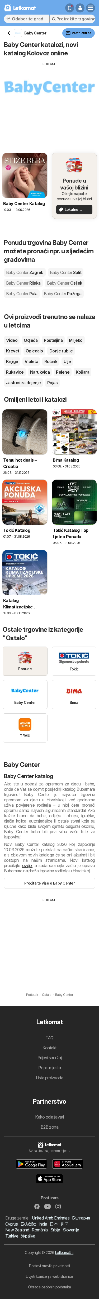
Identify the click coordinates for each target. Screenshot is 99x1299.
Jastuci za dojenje (23, 382)
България (81, 1218)
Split (65, 272)
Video (11, 340)
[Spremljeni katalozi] (69, 7)
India (43, 1224)
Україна (28, 1236)
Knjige (12, 361)
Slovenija (71, 1229)
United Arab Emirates (50, 1218)
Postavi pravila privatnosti (49, 1265)
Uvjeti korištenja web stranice (49, 1276)
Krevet (12, 351)
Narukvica (40, 372)
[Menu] (90, 7)
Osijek (64, 283)
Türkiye (11, 1236)
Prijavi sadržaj (49, 1057)
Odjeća (30, 340)
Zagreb (25, 272)
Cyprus (11, 1224)
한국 (64, 1224)
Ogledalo (34, 351)
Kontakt (49, 1047)
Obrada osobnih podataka (49, 1287)
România (40, 1229)
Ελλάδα (28, 1224)
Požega (63, 293)
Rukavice (15, 372)
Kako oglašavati (49, 1117)
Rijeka (23, 283)
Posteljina (53, 340)
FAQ (49, 1037)
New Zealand (17, 1229)
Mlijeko (75, 340)
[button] (80, 7)
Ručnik (50, 361)
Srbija (55, 1229)
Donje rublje (61, 351)
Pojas (52, 382)
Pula (21, 293)
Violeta (31, 361)
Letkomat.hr (64, 1252)
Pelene (62, 372)
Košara (82, 372)
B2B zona (50, 1127)
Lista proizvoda (49, 1077)
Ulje (67, 361)
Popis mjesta (49, 1067)
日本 (54, 1224)
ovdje (27, 865)
